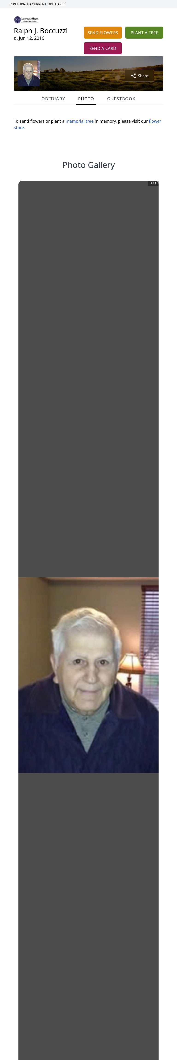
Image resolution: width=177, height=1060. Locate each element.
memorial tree (80, 121)
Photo (86, 98)
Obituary (53, 98)
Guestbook (121, 98)
